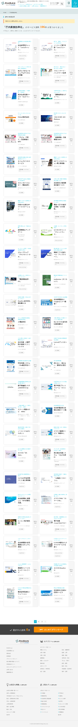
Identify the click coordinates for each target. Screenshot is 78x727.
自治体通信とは (10, 650)
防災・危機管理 (65, 649)
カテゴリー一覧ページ (45, 647)
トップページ (21, 4)
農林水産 (42, 663)
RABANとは (29, 4)
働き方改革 (44, 701)
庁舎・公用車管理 (11, 701)
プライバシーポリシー (12, 658)
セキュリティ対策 (11, 712)
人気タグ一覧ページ (45, 690)
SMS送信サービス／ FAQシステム (15, 696)
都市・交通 (64, 671)
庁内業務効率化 (13, 12)
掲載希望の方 (43, 6)
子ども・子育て (65, 660)
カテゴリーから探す (38, 4)
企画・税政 (43, 652)
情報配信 (61, 712)
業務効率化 (44, 696)
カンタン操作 (62, 698)
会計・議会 (43, 671)
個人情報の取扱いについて (13, 661)
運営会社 (9, 653)
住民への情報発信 (11, 693)
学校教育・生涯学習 (66, 668)
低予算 (60, 701)
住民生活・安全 (65, 658)
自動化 (60, 696)
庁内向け (61, 693)
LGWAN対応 (62, 706)
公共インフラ (43, 666)
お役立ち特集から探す (25, 6)
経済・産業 (64, 663)
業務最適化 (44, 704)
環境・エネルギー (44, 660)
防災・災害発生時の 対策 (13, 698)
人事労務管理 (10, 704)
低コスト (43, 709)
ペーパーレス (44, 712)
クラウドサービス (45, 706)
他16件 (8, 714)
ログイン (68, 6)
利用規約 (9, 656)
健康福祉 (42, 658)
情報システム (43, 649)
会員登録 (75, 6)
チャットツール (22, 55)
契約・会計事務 (10, 706)
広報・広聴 (43, 655)
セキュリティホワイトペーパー (14, 667)
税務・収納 (64, 655)
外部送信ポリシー (11, 664)
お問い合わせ (35, 6)
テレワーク (21, 58)
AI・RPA (21, 105)
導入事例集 (62, 709)
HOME (4, 12)
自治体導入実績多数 (46, 698)
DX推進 (43, 693)
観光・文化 (64, 666)
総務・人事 (64, 652)
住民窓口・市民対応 (45, 668)
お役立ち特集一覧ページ (12, 690)
